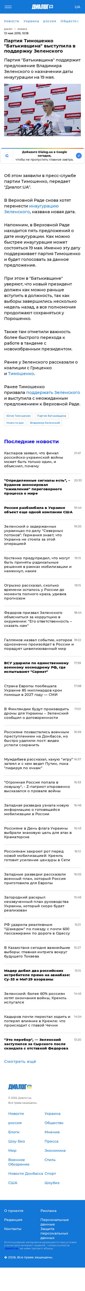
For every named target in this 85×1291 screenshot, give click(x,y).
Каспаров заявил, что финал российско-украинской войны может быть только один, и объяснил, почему (33, 459)
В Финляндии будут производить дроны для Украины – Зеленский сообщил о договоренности (36, 713)
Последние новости (31, 441)
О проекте (14, 1211)
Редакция (13, 1220)
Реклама (48, 1211)
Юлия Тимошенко (18, 415)
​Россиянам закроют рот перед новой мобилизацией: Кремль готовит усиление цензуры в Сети (37, 855)
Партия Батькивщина (51, 415)
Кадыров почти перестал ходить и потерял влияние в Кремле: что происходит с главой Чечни (37, 1021)
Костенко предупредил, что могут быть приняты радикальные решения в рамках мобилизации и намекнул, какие (38, 564)
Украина (22, 29)
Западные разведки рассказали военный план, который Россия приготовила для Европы (35, 878)
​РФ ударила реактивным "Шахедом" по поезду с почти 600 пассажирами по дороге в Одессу (37, 929)
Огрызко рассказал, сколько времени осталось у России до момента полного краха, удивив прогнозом (35, 591)
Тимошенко (21, 373)
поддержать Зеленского (53, 392)
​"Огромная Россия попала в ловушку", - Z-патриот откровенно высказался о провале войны (37, 786)
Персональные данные (54, 1222)
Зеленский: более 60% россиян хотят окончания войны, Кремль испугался (35, 998)
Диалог (8, 29)
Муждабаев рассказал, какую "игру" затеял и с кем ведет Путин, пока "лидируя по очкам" (38, 763)
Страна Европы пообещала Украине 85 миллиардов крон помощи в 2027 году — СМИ (33, 690)
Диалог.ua (11, 1248)
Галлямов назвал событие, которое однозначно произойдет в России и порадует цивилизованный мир (39, 644)
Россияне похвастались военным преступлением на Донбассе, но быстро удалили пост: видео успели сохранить (36, 738)
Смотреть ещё (20, 1061)
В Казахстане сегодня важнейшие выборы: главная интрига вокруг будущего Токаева (37, 952)
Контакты (12, 1229)
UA (77, 7)
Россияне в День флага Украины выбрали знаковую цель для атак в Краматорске (38, 832)
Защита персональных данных (54, 1233)
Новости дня (15, 422)
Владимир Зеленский (45, 422)
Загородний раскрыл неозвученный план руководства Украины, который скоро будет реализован (36, 903)
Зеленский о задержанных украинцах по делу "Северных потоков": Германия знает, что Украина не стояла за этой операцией (33, 535)
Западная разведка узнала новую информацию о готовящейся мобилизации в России (36, 809)
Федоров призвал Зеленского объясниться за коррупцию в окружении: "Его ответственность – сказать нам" (38, 619)
